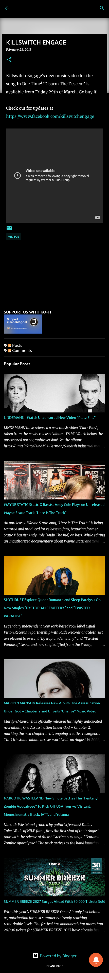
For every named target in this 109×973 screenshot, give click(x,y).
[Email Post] (9, 230)
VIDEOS (13, 236)
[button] (9, 59)
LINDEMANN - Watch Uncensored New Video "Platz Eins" (50, 417)
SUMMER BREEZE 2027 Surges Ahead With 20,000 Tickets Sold (54, 901)
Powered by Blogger (58, 955)
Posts (16, 345)
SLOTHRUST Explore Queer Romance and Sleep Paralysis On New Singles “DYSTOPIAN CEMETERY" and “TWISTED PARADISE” (52, 607)
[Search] (102, 8)
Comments (21, 350)
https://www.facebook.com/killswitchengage (50, 116)
